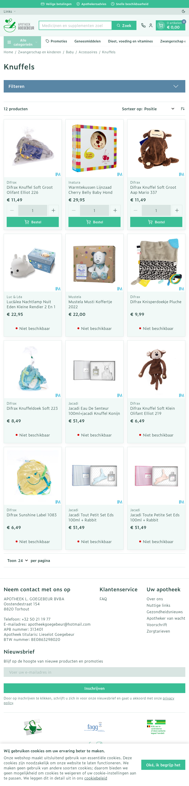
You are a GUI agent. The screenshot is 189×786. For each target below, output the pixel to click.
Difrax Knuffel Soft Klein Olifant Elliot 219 (152, 410)
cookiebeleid (95, 778)
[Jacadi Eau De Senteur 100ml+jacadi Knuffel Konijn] (94, 369)
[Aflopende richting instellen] (182, 108)
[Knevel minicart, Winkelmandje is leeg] (161, 25)
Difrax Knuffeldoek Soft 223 (32, 408)
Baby (70, 52)
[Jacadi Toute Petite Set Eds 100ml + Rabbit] (156, 476)
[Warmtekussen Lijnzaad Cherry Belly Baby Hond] (94, 148)
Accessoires (88, 52)
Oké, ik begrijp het (163, 765)
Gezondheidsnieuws (165, 611)
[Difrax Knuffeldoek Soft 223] (33, 369)
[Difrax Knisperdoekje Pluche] (156, 263)
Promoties (59, 41)
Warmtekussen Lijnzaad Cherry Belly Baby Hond (90, 189)
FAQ (103, 598)
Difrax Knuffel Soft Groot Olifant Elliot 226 (30, 189)
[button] (94, 86)
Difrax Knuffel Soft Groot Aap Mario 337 (153, 189)
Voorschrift (157, 624)
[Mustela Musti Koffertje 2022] (94, 263)
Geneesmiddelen (87, 41)
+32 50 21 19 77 (36, 619)
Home (8, 52)
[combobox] (75, 25)
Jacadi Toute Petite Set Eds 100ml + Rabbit (155, 517)
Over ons (155, 598)
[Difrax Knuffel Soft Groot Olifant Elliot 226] (33, 148)
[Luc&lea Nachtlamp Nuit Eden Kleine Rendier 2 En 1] (33, 263)
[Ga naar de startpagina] (19, 25)
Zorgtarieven (158, 631)
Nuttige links (158, 605)
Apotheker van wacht (166, 618)
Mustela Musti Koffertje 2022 (90, 304)
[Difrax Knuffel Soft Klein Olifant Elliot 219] (156, 369)
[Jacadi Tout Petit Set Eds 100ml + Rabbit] (94, 476)
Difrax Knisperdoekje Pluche (155, 301)
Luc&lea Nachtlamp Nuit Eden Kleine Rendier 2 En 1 (31, 304)
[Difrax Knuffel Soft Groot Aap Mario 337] (156, 148)
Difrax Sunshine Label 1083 (32, 514)
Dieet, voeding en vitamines (130, 41)
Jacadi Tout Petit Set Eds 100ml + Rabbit (91, 517)
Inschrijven (94, 688)
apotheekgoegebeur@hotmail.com (59, 624)
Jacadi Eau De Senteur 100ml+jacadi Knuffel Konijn (94, 410)
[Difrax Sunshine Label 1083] (33, 476)
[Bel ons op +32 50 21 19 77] (143, 25)
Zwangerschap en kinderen (39, 52)
